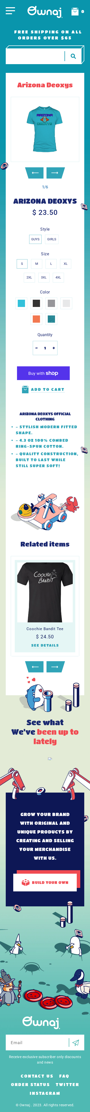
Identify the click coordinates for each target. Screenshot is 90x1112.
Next (55, 172)
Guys (35, 239)
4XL (58, 277)
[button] (45, 187)
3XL (43, 277)
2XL (29, 277)
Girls (51, 239)
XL (66, 264)
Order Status (30, 1084)
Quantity (45, 334)
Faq (64, 1076)
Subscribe (74, 1042)
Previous (34, 172)
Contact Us (37, 1076)
